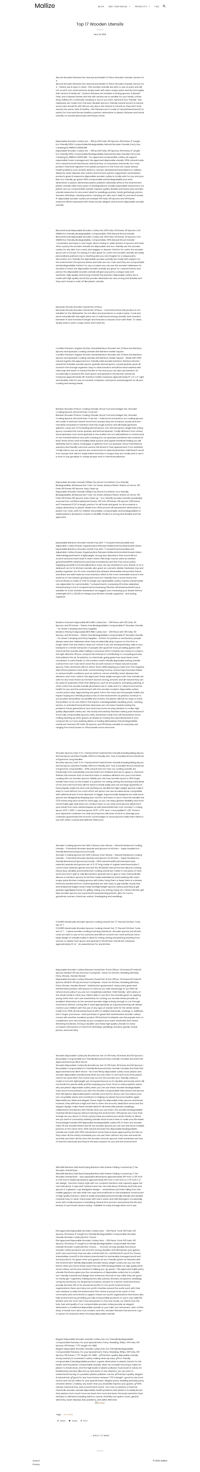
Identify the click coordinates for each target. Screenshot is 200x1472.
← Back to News (100, 1435)
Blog (101, 6)
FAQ (157, 6)
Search (36, 1460)
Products (141, 6)
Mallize (164, 1460)
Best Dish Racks (118, 6)
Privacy (36, 1464)
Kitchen (68, 1414)
